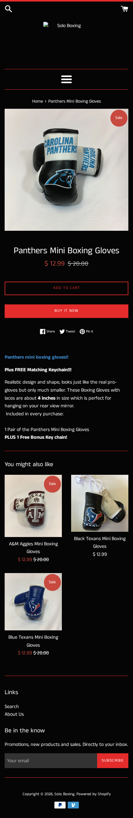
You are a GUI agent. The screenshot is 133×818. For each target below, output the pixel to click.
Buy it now (66, 311)
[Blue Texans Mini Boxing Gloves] (33, 601)
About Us (14, 714)
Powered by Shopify (93, 794)
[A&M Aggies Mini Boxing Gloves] (33, 506)
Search (12, 706)
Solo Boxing (64, 794)
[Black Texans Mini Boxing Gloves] (99, 503)
